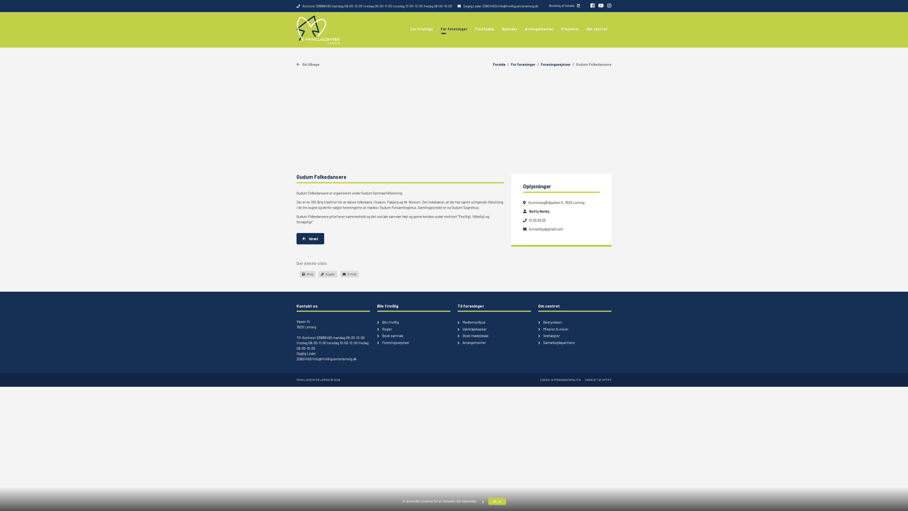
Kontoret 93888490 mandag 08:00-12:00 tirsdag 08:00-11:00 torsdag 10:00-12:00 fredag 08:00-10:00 (377, 6)
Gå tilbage (310, 64)
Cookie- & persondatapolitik (560, 379)
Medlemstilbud (473, 322)
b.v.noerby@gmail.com (545, 229)
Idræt (313, 238)
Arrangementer (474, 342)
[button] (483, 501)
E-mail (351, 274)
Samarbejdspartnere (558, 342)
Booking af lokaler (562, 6)
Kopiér (330, 274)
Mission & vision (555, 329)
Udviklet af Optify (598, 379)
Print (309, 274)
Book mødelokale (475, 336)
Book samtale (392, 336)
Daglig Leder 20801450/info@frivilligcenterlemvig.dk (500, 6)
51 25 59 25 (537, 220)
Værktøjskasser (474, 329)
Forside (499, 64)
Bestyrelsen (552, 322)
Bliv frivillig (390, 322)
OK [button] (495, 501)
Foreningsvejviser (556, 64)
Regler (386, 329)
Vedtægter (551, 336)
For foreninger (523, 64)
